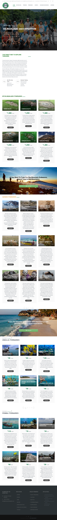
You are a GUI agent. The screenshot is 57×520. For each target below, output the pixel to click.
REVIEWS (18, 497)
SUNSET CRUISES (8, 354)
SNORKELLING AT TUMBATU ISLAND (26, 352)
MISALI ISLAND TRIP (8, 427)
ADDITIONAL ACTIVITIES (34, 509)
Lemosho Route (26, 140)
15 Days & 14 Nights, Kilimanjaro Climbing (9, 207)
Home (14, 5)
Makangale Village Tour (45, 458)
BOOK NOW (29, 186)
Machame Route (8, 140)
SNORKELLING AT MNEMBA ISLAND (28, 382)
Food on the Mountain (33, 507)
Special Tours (32, 499)
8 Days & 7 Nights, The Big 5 (45, 242)
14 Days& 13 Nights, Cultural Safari (27, 277)
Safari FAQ (18, 502)
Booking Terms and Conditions (21, 507)
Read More (10, 127)
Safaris (36, 5)
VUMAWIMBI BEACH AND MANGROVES (45, 425)
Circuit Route (32, 497)
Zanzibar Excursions (44, 5)
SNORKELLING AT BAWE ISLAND (9, 382)
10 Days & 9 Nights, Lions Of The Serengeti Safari (10, 242)
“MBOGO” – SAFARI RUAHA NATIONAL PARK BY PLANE (10, 277)
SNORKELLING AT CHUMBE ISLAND (46, 352)
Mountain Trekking (24, 80)
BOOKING (52, 5)
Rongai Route (43, 109)
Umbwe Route (7, 109)
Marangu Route (44, 140)
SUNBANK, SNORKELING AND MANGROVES (27, 425)
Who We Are (18, 5)
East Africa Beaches (33, 504)
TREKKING (25, 5)
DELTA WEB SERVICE (33, 518)
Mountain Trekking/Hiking (34, 494)
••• (29, 407)
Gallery (18, 499)
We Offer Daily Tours (10, 81)
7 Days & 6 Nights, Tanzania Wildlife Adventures (44, 207)
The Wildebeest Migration (34, 502)
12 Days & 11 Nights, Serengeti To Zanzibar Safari (28, 242)
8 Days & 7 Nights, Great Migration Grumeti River (44, 277)
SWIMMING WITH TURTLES (46, 383)
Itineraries (30, 5)
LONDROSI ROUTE (26, 109)
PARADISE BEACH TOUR (27, 460)
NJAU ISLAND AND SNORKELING (8, 458)
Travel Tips (18, 509)
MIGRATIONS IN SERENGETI (25, 207)
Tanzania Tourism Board (49, 494)
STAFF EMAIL (47, 505)
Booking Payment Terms (20, 504)
